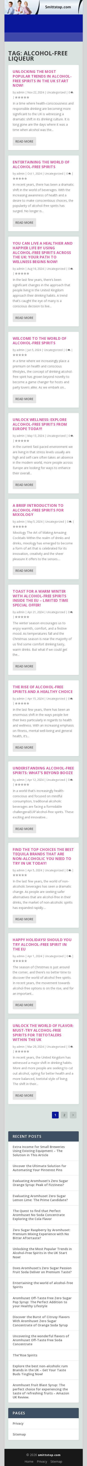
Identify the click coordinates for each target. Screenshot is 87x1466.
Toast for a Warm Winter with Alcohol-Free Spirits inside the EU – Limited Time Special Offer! (40, 598)
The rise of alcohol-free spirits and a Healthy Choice (42, 689)
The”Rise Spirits (25, 1355)
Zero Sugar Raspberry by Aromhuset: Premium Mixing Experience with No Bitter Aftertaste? (41, 1234)
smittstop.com (49, 1455)
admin (21, 92)
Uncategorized (56, 92)
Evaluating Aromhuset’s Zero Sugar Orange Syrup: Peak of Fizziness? (40, 1183)
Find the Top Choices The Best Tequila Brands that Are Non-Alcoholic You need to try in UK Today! (43, 856)
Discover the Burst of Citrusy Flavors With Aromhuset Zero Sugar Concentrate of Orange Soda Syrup (41, 1321)
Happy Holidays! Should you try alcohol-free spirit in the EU (42, 944)
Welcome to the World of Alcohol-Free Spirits (39, 341)
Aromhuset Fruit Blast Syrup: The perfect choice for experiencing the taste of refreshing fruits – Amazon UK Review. (41, 1391)
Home (29, 1461)
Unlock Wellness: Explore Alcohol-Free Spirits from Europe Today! (40, 424)
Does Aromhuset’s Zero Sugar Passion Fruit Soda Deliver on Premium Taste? (42, 1270)
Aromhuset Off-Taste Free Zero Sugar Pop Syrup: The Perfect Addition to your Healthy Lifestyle (42, 1302)
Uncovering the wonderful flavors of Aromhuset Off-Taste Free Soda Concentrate (41, 1340)
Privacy (18, 1423)
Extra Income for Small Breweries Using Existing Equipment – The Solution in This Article (39, 1151)
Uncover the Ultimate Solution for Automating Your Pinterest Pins (39, 1168)
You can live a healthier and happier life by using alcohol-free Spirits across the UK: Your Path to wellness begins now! (42, 252)
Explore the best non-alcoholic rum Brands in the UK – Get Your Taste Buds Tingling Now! (40, 1370)
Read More (24, 141)
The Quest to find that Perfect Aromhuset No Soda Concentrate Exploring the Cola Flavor (39, 1215)
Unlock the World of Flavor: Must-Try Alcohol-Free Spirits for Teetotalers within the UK (43, 1032)
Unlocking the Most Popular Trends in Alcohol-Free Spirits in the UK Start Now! (42, 78)
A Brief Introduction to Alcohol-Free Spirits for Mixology (38, 510)
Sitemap (19, 1434)
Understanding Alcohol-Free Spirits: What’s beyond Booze (43, 770)
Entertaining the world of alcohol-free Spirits (41, 164)
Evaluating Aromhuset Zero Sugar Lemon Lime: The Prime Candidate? (40, 1198)
